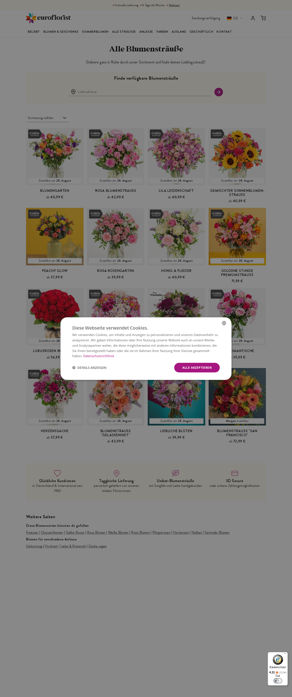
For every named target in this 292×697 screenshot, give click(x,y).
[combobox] (224, 323)
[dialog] (146, 348)
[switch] (278, 680)
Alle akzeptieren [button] (197, 367)
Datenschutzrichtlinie (98, 356)
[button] (89, 367)
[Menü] (285, 654)
